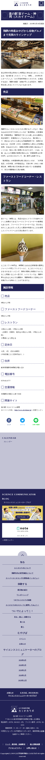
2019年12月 (22, 680)
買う (22, 627)
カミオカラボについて (22, 568)
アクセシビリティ (15, 748)
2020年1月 (22, 675)
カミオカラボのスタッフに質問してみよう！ (22, 605)
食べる (22, 622)
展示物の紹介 (22, 590)
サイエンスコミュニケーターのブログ (22, 652)
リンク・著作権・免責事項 (15, 744)
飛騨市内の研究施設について (22, 573)
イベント (22, 639)
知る (22, 562)
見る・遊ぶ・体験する (22, 617)
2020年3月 (22, 665)
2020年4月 (22, 660)
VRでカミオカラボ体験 (22, 600)
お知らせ (22, 644)
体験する (22, 584)
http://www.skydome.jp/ (23, 410)
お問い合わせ (31, 748)
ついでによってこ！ (22, 611)
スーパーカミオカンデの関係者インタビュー (22, 578)
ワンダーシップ (22, 595)
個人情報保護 (35, 744)
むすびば (22, 633)
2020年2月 (22, 670)
